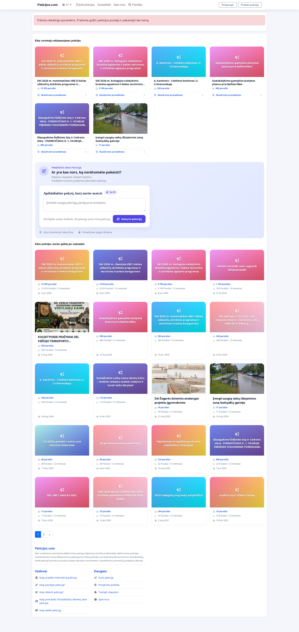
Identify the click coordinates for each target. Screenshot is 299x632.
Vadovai (41, 571)
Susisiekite (104, 4)
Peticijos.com (47, 5)
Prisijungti (228, 4)
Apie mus (119, 4)
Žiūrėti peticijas (85, 4)
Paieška (137, 4)
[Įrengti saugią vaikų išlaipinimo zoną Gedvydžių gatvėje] (120, 129)
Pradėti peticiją (250, 4)
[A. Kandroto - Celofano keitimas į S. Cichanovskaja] (179, 73)
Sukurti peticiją (131, 219)
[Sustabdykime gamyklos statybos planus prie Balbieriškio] (237, 73)
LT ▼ (69, 4)
